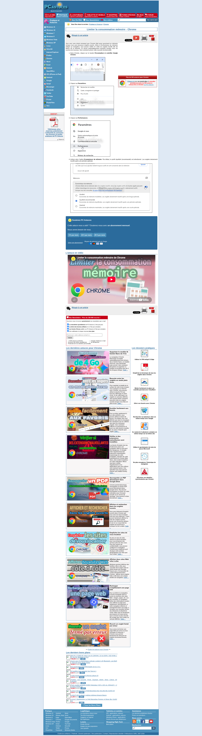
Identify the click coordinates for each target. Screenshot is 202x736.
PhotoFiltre (49, 730)
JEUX (140, 15)
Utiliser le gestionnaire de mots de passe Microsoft (144, 448)
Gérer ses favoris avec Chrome (144, 403)
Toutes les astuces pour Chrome (98, 649)
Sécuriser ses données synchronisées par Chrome (144, 478)
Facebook (59, 730)
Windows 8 (49, 717)
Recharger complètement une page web (119, 588)
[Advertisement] (112, 6)
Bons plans (109, 724)
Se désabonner (95, 342)
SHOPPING (112, 15)
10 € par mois (86, 235)
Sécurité (67, 726)
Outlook (58, 726)
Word (66, 713)
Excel (66, 715)
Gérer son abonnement (75, 243)
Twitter (58, 728)
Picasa (67, 728)
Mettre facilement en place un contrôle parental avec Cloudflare (144, 389)
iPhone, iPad (60, 715)
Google (67, 722)
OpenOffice (68, 717)
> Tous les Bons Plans (92, 705)
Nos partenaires (97, 733)
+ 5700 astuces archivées (75, 341)
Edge (57, 717)
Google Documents (71, 719)
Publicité (74, 733)
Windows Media (70, 730)
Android (58, 713)
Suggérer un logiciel (86, 717)
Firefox (58, 722)
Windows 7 (49, 719)
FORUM (151, 15)
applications (113, 713)
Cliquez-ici (61, 139)
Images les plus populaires (88, 726)
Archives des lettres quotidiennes (77, 342)
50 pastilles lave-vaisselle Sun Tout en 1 (83, 671)
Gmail (58, 724)
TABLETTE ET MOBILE (95, 15)
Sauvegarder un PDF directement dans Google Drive (118, 479)
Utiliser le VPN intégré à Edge (144, 359)
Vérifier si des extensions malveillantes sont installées (117, 439)
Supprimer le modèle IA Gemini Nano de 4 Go (119, 353)
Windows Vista (50, 722)
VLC (47, 728)
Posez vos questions (138, 715)
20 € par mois (99, 235)
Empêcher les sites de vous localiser (118, 533)
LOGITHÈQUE (76, 15)
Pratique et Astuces (54, 21)
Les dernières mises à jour (88, 713)
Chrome (58, 719)
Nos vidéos (108, 20)
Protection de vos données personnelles (79, 343)
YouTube (67, 724)
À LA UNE (50, 15)
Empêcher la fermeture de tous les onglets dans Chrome (144, 373)
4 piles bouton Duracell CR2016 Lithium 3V (84, 675)
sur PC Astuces (148, 85)
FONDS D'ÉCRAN (127, 15)
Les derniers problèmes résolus (142, 713)
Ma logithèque (85, 719)
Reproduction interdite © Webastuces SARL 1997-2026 (126, 733)
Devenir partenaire (84, 733)
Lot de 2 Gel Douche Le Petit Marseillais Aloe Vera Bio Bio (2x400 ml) (93, 691)
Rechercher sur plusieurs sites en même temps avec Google (144, 417)
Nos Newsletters (92, 20)
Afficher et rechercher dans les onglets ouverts (118, 506)
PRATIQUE (62, 15)
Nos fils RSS (77, 20)
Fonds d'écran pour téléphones (116, 719)
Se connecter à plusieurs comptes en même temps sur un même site (144, 433)
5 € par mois (73, 235)
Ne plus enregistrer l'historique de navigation (144, 463)
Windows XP (50, 724)
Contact (105, 733)
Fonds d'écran (84, 724)
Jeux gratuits (84, 728)
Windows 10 (49, 715)
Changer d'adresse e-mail (98, 341)
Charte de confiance (64, 733)
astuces (120, 713)
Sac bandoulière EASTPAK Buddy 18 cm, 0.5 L (86, 667)
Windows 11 (49, 713)
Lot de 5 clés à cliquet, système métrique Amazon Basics (89, 695)
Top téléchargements (87, 715)
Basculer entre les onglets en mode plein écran (119, 380)
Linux (47, 726)
